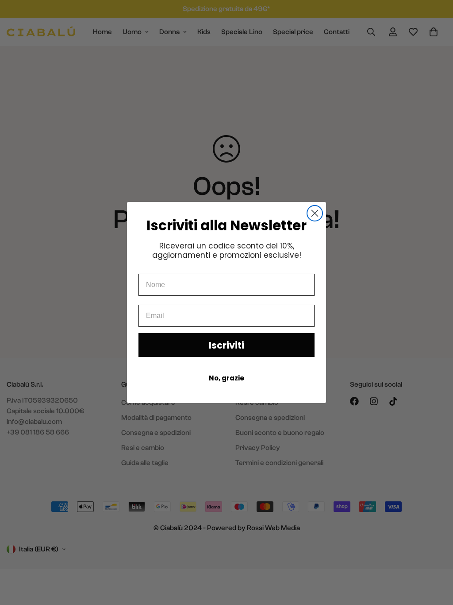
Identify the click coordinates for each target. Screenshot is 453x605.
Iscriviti (226, 345)
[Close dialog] (314, 213)
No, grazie (226, 378)
